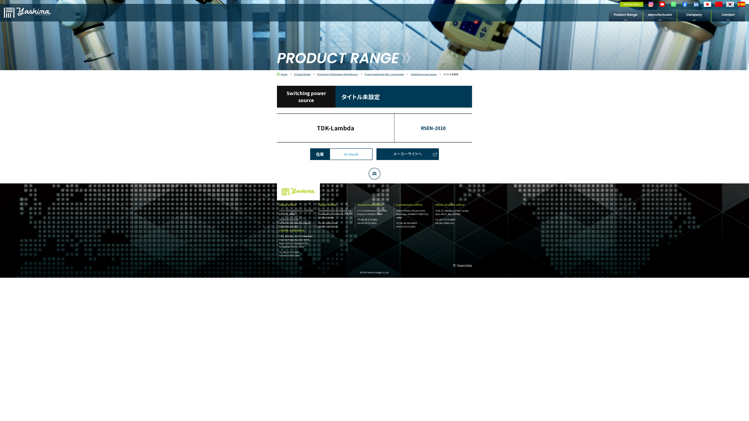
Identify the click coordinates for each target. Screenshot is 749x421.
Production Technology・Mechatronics (337, 74)
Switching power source (424, 74)
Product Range (625, 14)
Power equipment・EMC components (384, 74)
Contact (728, 14)
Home (284, 74)
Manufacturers (660, 14)
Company (694, 14)
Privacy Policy (631, 4)
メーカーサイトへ (407, 154)
